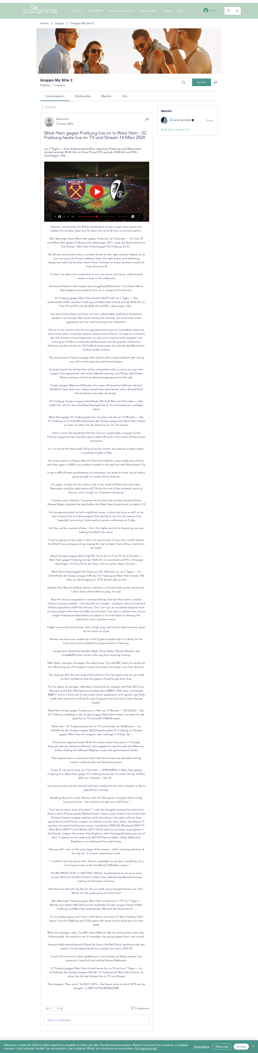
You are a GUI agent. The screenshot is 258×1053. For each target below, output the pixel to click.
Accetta (241, 1046)
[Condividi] (147, 119)
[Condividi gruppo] (215, 82)
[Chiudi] (253, 1046)
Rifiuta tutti (222, 1046)
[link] (55, 96)
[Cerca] (183, 82)
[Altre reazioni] (60, 1008)
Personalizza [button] (201, 1046)
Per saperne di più (146, 1048)
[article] (96, 572)
